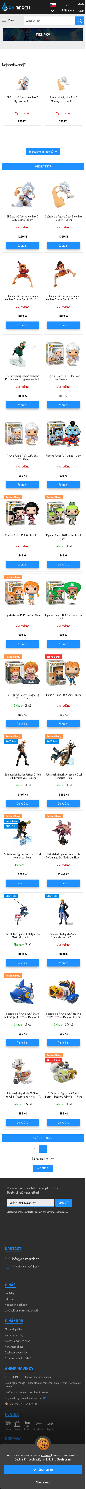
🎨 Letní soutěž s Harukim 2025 (22, 1403)
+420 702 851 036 (25, 1266)
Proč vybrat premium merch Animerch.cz (27, 1392)
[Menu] (6, 20)
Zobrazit (22, 245)
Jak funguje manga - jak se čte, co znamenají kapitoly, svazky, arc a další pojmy (43, 1384)
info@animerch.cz (25, 1258)
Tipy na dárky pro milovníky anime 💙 (25, 1398)
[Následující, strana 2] (43, 1149)
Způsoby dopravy (14, 1335)
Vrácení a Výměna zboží (18, 1340)
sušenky (46, 1455)
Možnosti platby (13, 1329)
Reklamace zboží (14, 1346)
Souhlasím (45, 1470)
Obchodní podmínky (16, 1352)
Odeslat (64, 1202)
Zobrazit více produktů (41, 151)
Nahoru (44, 1168)
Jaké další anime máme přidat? (21, 1310)
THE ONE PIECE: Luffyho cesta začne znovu (28, 1377)
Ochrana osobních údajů (18, 1358)
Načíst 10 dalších (43, 1138)
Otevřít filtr (43, 166)
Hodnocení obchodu (16, 1304)
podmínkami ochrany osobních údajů (51, 1211)
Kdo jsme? (10, 1299)
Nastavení (43, 1482)
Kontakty (9, 1293)
